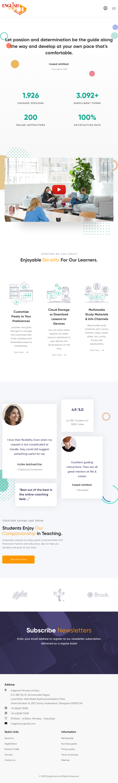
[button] (18, 560)
